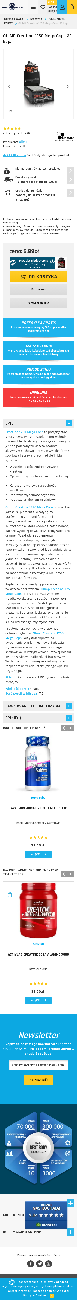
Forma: (7, 146)
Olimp (23, 142)
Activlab (38, 944)
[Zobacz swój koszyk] (72, 7)
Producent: (10, 142)
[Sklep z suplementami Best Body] (12, 5)
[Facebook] (30, 1264)
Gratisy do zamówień (35, 195)
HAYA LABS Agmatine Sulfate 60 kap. (38, 808)
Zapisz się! (39, 1079)
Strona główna (13, 19)
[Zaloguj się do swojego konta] (62, 7)
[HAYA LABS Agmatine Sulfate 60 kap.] (38, 764)
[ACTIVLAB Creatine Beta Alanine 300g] (38, 910)
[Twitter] (39, 1264)
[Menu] (33, 7)
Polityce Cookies (35, 1295)
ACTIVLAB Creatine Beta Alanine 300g (38, 954)
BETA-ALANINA (38, 969)
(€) (53, 7)
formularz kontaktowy (44, 354)
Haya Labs (38, 798)
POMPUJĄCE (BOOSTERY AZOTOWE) (38, 823)
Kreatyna (36, 19)
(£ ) (52, 11)
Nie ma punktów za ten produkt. (37, 169)
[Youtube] (48, 1264)
